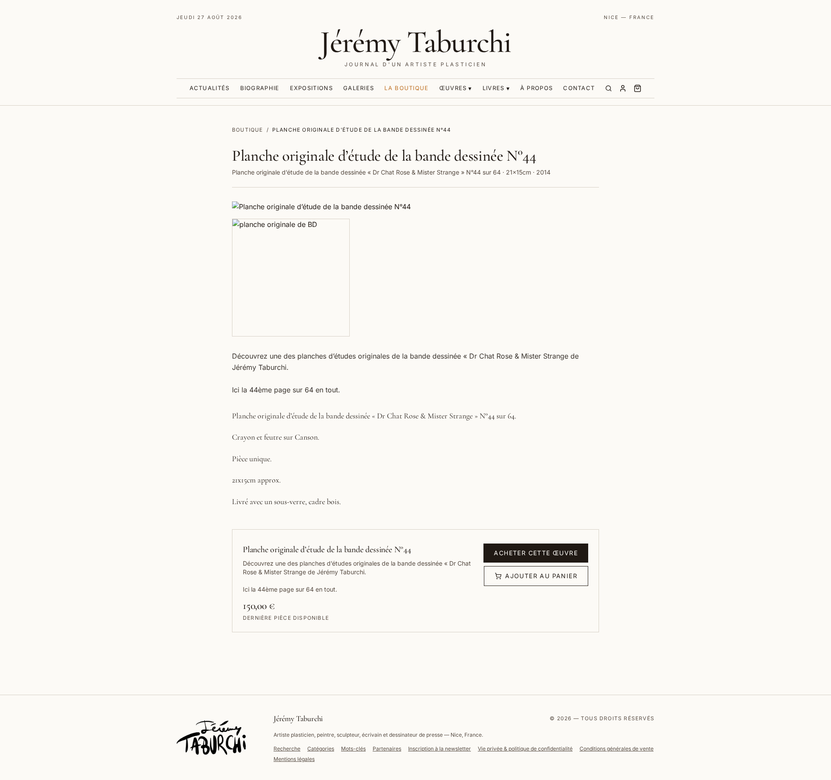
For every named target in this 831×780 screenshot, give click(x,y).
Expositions (311, 87)
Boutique (247, 129)
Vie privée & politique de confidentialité (525, 748)
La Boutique (406, 87)
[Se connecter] (623, 88)
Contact (579, 87)
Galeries (358, 87)
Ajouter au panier (541, 575)
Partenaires (387, 748)
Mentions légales (294, 759)
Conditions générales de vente (617, 748)
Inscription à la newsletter (439, 748)
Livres (494, 87)
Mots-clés (353, 748)
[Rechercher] (608, 88)
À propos (536, 87)
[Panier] (637, 88)
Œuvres (453, 87)
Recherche (287, 748)
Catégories (320, 748)
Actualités (210, 87)
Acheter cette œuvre (536, 553)
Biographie (260, 87)
